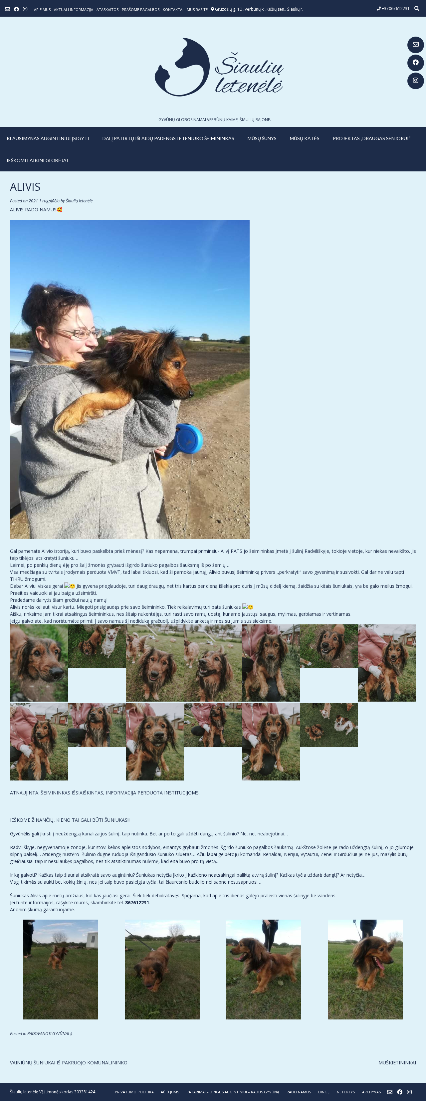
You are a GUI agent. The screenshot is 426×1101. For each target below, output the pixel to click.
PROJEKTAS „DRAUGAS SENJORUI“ (372, 138)
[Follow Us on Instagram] (415, 81)
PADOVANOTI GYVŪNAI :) (49, 1033)
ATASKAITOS (107, 9)
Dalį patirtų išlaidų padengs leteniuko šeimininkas (168, 138)
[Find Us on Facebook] (415, 63)
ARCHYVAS (371, 1091)
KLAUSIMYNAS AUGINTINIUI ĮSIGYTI (48, 138)
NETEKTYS (346, 1091)
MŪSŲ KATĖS (305, 138)
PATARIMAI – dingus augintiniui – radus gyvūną (232, 1091)
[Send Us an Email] (415, 45)
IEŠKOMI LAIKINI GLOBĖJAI (37, 160)
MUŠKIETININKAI (397, 1062)
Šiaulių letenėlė (79, 201)
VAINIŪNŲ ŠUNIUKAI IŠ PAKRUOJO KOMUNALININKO (68, 1062)
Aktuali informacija (73, 9)
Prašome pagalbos (140, 9)
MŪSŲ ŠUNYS (262, 138)
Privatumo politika (134, 1091)
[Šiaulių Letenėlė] (213, 67)
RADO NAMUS (299, 1091)
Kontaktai (173, 9)
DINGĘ (323, 1091)
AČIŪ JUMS (170, 1091)
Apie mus (42, 9)
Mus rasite (197, 9)
